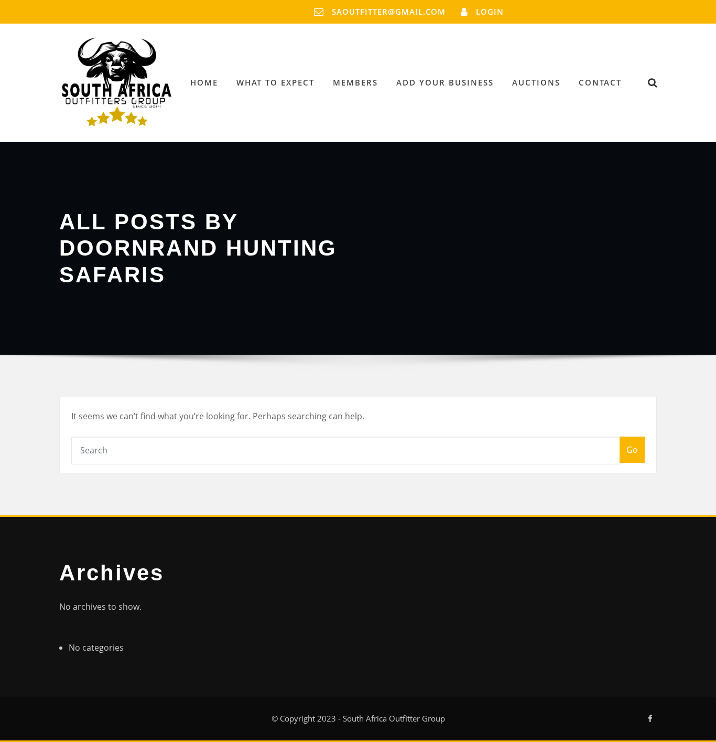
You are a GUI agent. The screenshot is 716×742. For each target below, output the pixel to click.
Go (632, 449)
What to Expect (275, 82)
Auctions (536, 82)
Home (204, 82)
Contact (600, 82)
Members (355, 82)
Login (490, 11)
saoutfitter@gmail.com (389, 11)
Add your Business (445, 82)
